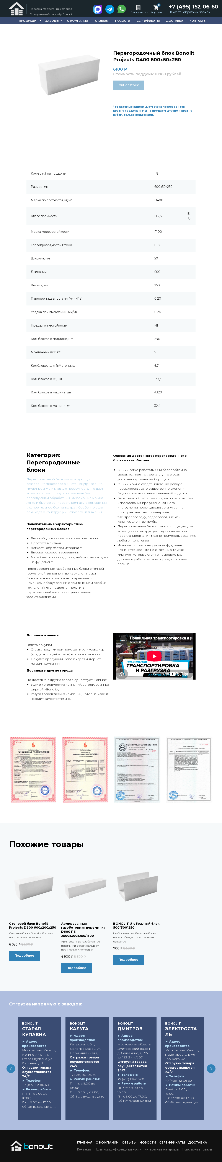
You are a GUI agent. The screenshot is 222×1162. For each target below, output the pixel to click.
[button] (189, 12)
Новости (148, 1142)
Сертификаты (172, 1142)
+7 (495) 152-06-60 (193, 6)
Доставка (197, 1142)
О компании (107, 1142)
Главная (84, 1142)
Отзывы (129, 1142)
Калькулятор (139, 12)
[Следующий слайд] (211, 1068)
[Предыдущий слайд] (11, 1068)
